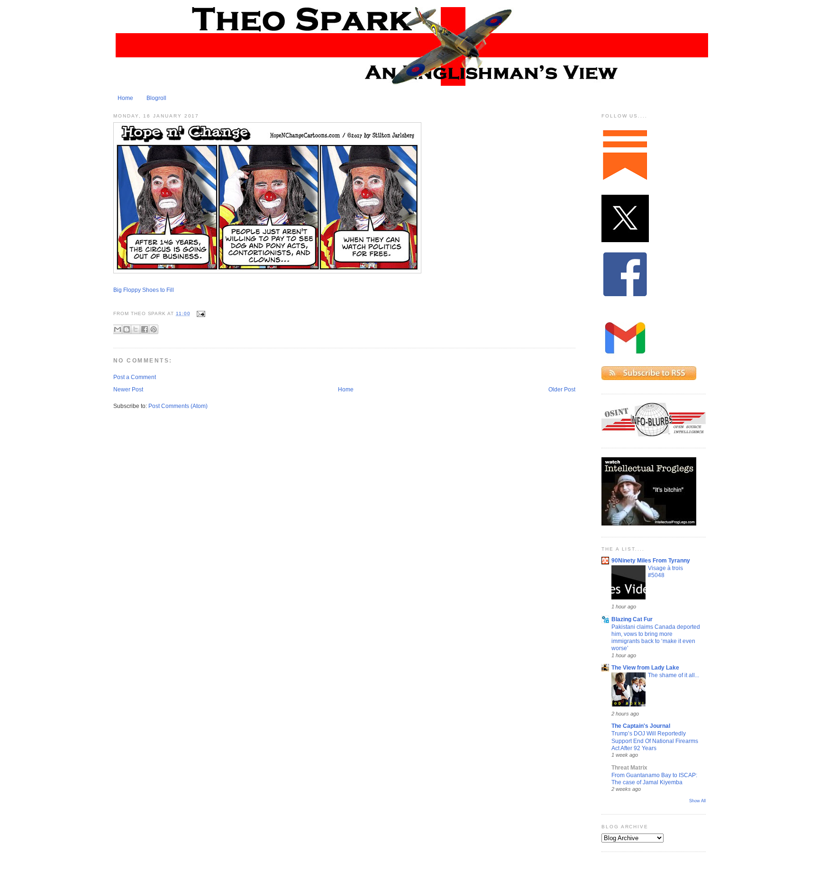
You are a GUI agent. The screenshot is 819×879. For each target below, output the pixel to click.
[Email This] (117, 329)
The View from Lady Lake (645, 667)
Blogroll (156, 98)
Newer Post (128, 389)
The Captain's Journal (640, 726)
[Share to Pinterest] (153, 329)
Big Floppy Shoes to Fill (143, 290)
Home (125, 98)
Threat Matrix (629, 767)
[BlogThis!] (126, 329)
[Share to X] (135, 329)
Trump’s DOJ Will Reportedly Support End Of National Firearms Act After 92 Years (654, 740)
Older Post (561, 389)
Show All (697, 800)
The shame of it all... (673, 675)
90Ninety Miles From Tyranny (650, 560)
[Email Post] (199, 313)
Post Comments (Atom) (178, 406)
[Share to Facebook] (144, 329)
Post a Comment (134, 377)
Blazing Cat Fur (632, 619)
